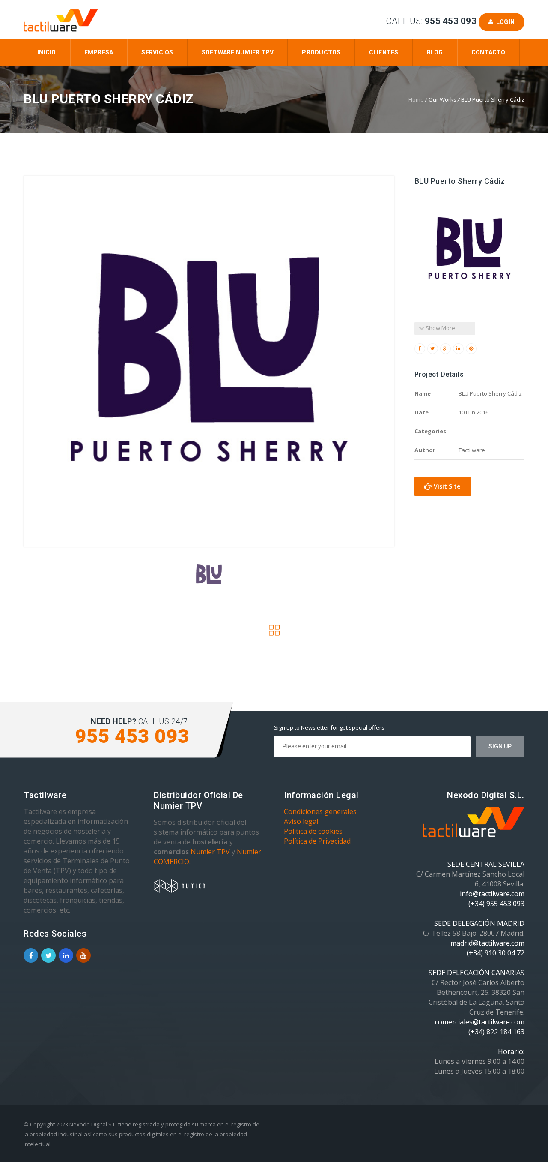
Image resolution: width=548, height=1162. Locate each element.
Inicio (46, 52)
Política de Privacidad (317, 841)
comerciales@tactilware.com (479, 1022)
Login (504, 21)
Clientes (384, 52)
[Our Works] (274, 632)
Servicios (157, 52)
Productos (321, 52)
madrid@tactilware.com (487, 943)
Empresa (98, 52)
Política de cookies (313, 831)
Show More (439, 328)
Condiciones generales (320, 811)
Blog (435, 52)
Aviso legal (301, 821)
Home (416, 99)
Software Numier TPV (238, 52)
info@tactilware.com (492, 893)
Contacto (488, 52)
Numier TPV (210, 851)
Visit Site (446, 486)
